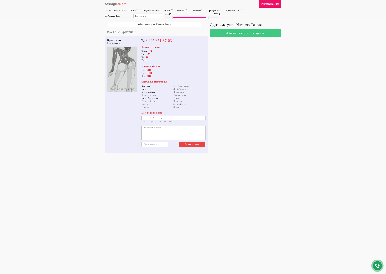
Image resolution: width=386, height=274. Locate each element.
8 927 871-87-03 (159, 40)
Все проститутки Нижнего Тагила (122, 10)
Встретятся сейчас (152, 10)
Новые (168, 10)
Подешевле (197, 10)
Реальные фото (114, 16)
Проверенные (215, 10)
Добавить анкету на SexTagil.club (245, 32)
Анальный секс (234, 10)
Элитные (181, 10)
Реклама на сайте (270, 4)
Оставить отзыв (192, 144)
